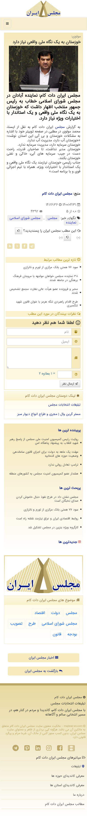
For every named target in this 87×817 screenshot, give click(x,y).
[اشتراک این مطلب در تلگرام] (32, 246)
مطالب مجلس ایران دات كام (64, 804)
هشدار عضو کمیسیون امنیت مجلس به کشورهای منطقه (43, 474)
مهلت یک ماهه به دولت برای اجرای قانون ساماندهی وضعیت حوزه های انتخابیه (45, 454)
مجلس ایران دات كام (57, 193)
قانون (57, 634)
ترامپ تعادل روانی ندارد (63, 465)
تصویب (16, 624)
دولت (55, 613)
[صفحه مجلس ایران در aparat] (71, 749)
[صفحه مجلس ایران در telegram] (15, 749)
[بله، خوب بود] (18, 230)
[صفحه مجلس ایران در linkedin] (38, 749)
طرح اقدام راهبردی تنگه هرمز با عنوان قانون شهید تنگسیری (47, 304)
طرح (32, 624)
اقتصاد (39, 613)
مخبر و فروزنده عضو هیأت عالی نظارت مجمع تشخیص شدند (44, 291)
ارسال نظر (68, 384)
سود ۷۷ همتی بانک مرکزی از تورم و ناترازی (50, 267)
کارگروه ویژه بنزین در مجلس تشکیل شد (53, 527)
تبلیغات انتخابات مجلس (64, 404)
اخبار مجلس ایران (42, 657)
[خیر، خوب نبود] (67, 237)
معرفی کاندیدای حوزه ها (67, 775)
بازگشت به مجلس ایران (42, 671)
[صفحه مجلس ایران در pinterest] (27, 749)
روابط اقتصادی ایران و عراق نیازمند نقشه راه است (47, 518)
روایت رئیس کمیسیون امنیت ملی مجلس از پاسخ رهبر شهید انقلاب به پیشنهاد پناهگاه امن (44, 441)
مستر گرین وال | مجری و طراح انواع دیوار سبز (49, 414)
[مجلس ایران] (43, 9)
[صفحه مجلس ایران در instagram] (49, 749)
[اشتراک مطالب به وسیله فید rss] (10, 246)
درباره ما (78, 794)
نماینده (71, 222)
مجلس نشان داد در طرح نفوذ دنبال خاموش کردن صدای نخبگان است (47, 499)
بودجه (72, 634)
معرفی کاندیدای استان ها (67, 785)
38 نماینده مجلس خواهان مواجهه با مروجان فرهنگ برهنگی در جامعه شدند (45, 278)
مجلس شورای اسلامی (25, 218)
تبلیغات (76, 766)
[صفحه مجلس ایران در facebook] (60, 749)
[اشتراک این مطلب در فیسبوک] (24, 246)
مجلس (60, 127)
